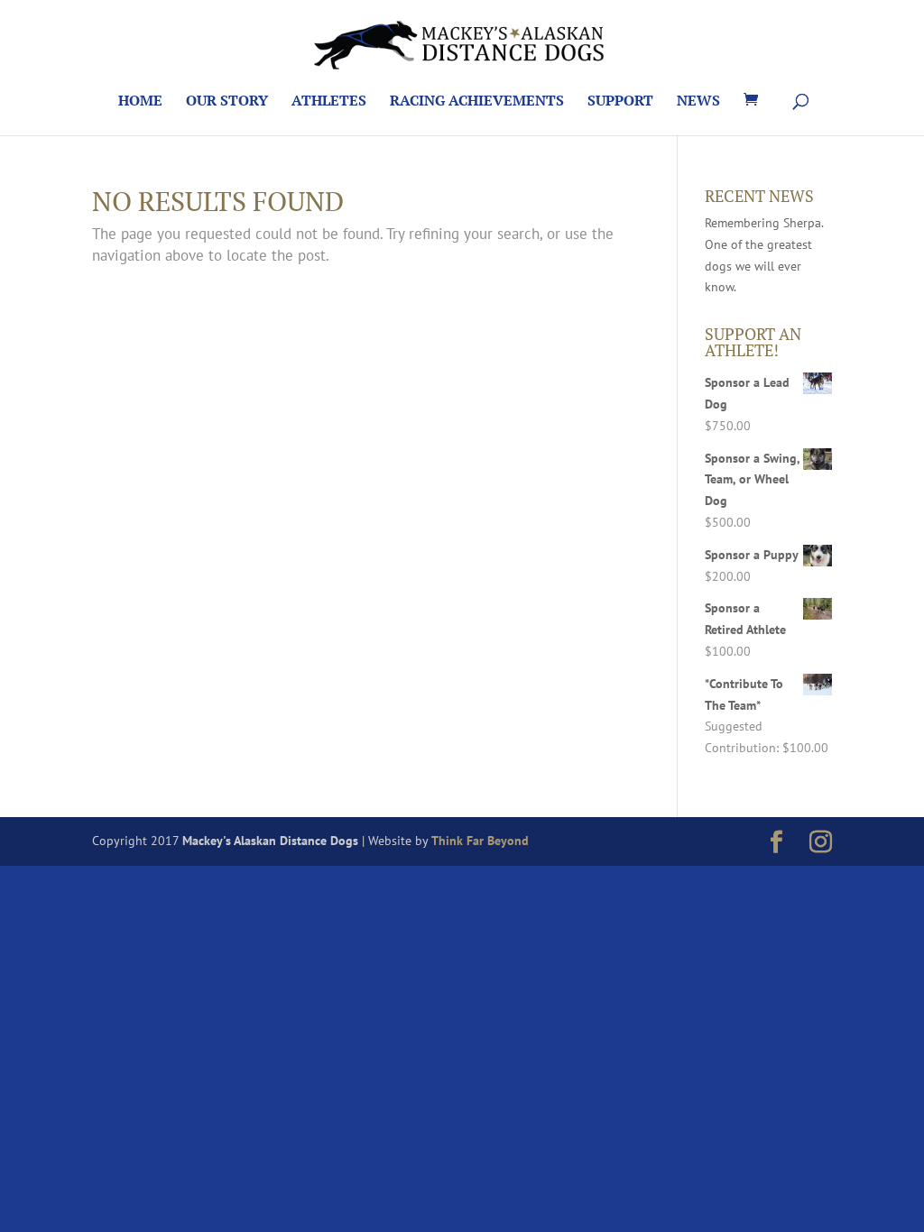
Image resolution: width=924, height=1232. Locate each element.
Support (620, 102)
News (698, 102)
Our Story (227, 102)
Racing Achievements (477, 102)
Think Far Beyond (480, 840)
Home (140, 102)
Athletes (328, 102)
